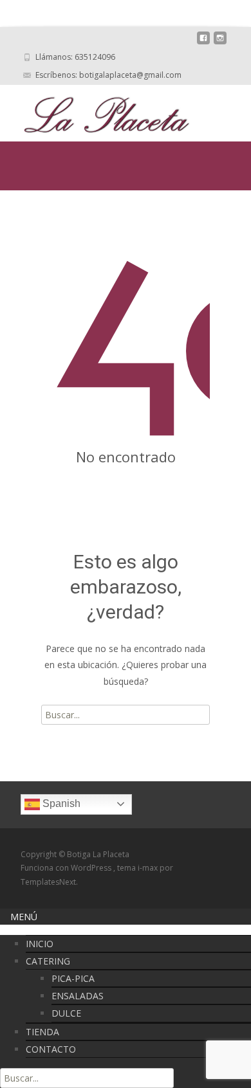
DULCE (66, 1013)
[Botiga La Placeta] (96, 110)
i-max (149, 867)
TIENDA (42, 1032)
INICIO (39, 944)
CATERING (48, 961)
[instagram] (220, 43)
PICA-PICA (73, 978)
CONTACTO (51, 1049)
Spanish (60, 803)
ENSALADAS (77, 996)
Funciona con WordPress (67, 867)
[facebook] (203, 43)
